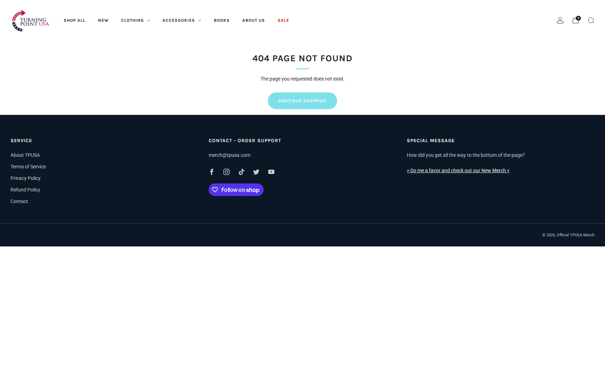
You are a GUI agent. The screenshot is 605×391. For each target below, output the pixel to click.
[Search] (590, 20)
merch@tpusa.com (229, 155)
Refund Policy (25, 190)
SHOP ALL (74, 20)
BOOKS (222, 20)
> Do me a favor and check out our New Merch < (458, 170)
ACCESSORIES (178, 20)
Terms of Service (28, 166)
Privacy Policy (26, 178)
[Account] (560, 20)
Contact (19, 201)
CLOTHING (132, 20)
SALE (283, 20)
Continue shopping (302, 100)
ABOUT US (253, 20)
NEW (103, 20)
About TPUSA (25, 155)
